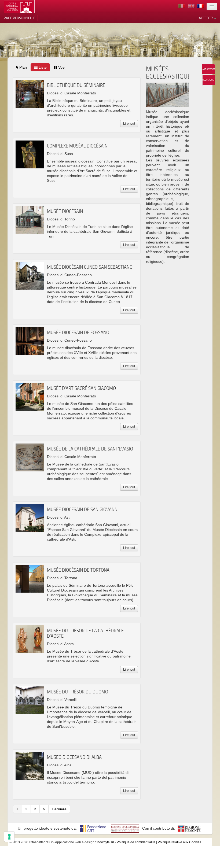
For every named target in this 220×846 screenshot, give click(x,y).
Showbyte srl (104, 842)
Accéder (206, 18)
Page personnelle (19, 18)
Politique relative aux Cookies (179, 842)
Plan (22, 67)
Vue (61, 67)
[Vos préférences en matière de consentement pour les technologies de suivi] (9, 837)
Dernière (59, 809)
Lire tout (129, 123)
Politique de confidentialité (136, 842)
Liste (42, 67)
